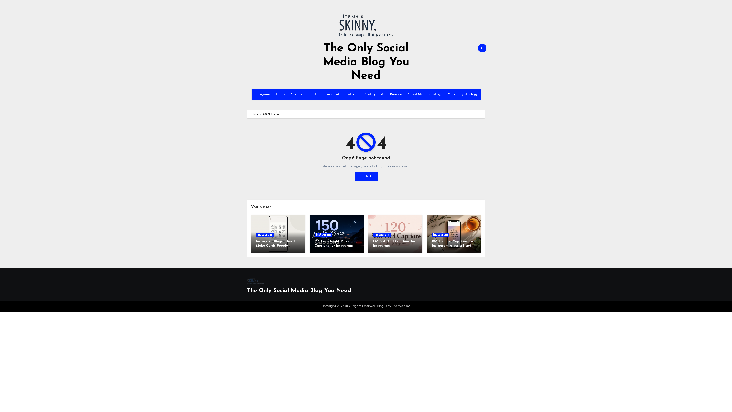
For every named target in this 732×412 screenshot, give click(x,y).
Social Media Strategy (425, 94)
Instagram (262, 94)
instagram (264, 234)
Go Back (366, 176)
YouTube (297, 94)
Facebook (332, 94)
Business (396, 94)
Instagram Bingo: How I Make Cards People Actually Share (275, 246)
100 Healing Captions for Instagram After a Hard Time (452, 246)
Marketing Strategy (463, 94)
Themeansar (401, 306)
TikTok (280, 94)
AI (382, 94)
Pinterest (352, 94)
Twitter (314, 94)
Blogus (382, 306)
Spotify (370, 94)
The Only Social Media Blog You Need (366, 62)
